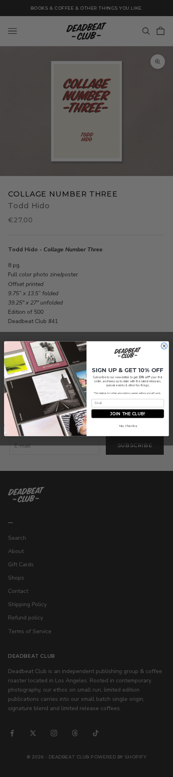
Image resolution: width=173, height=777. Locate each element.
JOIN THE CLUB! (127, 413)
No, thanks (128, 426)
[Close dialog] (164, 346)
